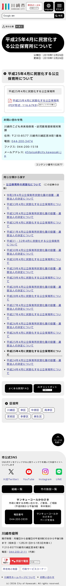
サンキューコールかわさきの (47, 517)
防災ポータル (34, 6)
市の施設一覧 (49, 489)
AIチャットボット (47, 388)
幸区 (23, 410)
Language (49, 9)
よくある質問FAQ (19, 388)
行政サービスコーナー (34, 569)
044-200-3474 (22, 141)
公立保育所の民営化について (23, 184)
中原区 (35, 410)
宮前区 (11, 416)
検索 (60, 16)
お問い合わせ (47, 577)
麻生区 (38, 416)
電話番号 (18, 516)
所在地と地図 (10, 569)
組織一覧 (17, 489)
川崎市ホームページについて (19, 577)
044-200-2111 (18, 552)
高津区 (49, 410)
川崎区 (11, 410)
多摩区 (25, 416)
